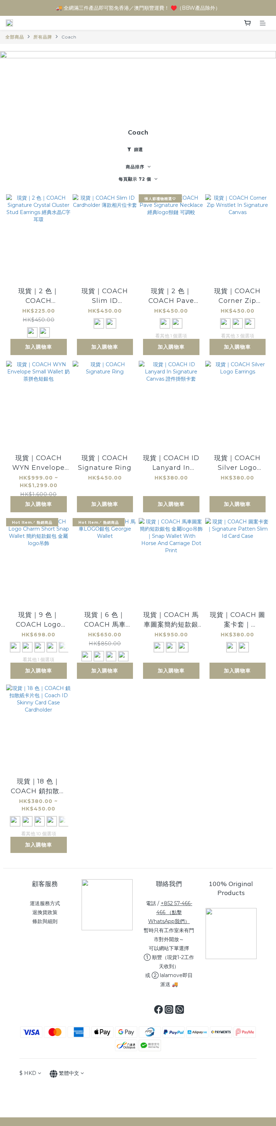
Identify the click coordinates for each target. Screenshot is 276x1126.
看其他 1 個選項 (171, 336)
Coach (69, 37)
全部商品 (14, 37)
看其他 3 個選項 (237, 336)
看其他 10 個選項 (38, 833)
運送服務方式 (45, 903)
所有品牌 (42, 37)
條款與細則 (45, 921)
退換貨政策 (45, 912)
